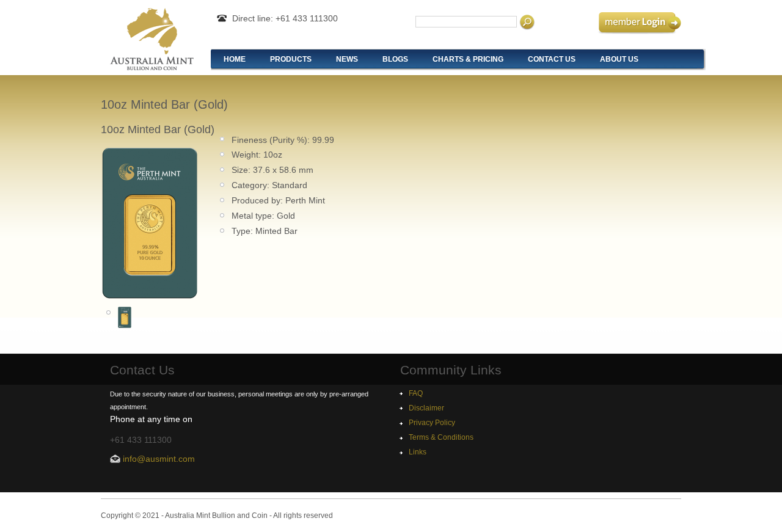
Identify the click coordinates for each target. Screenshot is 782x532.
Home (235, 59)
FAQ (416, 393)
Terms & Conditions (441, 437)
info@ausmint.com (159, 458)
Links (417, 452)
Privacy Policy (432, 422)
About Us (619, 59)
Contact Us (552, 59)
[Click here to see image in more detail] (150, 296)
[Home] (152, 67)
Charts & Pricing (468, 59)
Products (291, 59)
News (347, 59)
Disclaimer (426, 408)
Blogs (395, 59)
